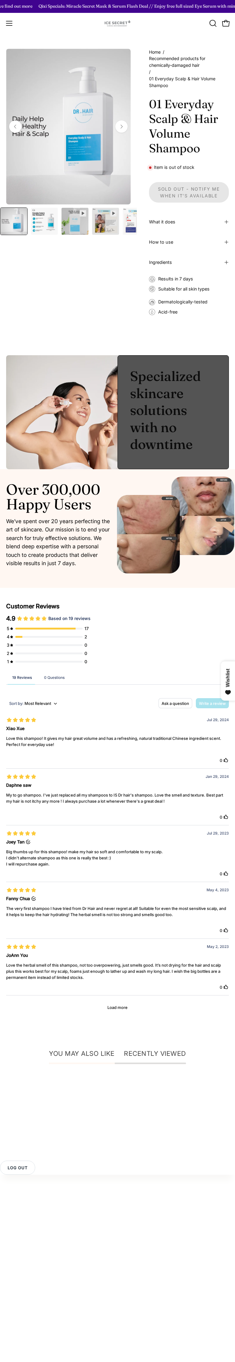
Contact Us (19, 1208)
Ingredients (160, 262)
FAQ (10, 1228)
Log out (18, 1167)
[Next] (121, 126)
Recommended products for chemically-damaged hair (177, 62)
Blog (11, 1313)
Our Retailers (138, 1238)
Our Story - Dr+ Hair (29, 1292)
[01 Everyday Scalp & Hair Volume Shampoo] (14, 221)
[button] (212, 23)
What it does (162, 221)
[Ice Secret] (117, 23)
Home (155, 52)
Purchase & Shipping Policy (37, 1248)
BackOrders (137, 1248)
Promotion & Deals (145, 1228)
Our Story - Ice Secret (30, 1282)
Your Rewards (139, 1208)
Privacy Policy (22, 1238)
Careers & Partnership (31, 1333)
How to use (161, 242)
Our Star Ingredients (28, 1302)
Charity (14, 1323)
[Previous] (15, 126)
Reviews (15, 1218)
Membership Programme (152, 1218)
